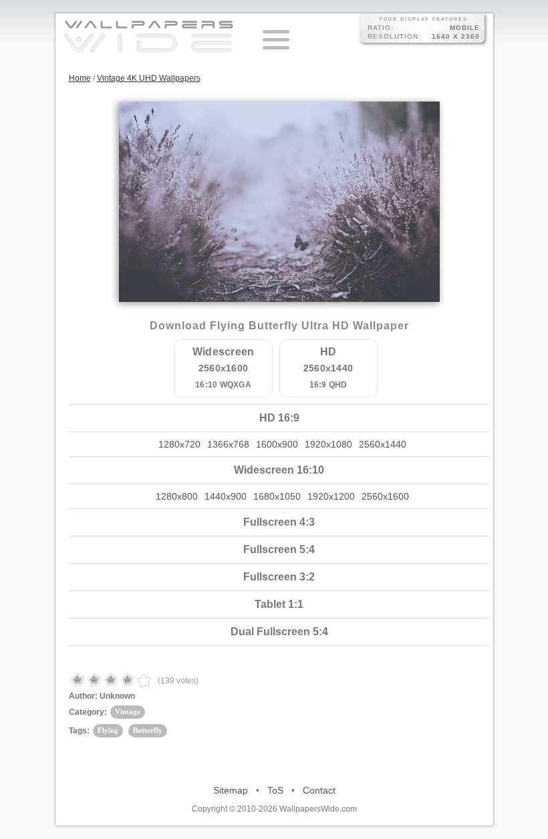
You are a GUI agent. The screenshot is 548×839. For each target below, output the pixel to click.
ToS (275, 790)
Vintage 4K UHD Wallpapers (148, 78)
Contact (319, 790)
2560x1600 (385, 496)
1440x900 (225, 496)
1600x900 (277, 444)
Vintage (127, 711)
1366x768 (228, 444)
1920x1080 (328, 444)
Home (80, 78)
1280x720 (179, 444)
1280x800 (177, 496)
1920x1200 (331, 496)
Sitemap (230, 790)
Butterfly (147, 730)
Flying (108, 730)
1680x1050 (277, 496)
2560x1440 (382, 444)
